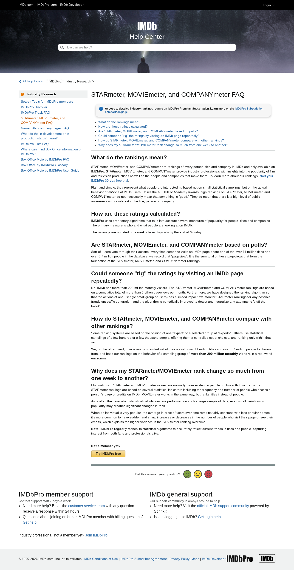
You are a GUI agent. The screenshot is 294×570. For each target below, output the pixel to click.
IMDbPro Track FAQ (35, 112)
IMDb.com (26, 4)
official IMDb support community (223, 506)
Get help (30, 522)
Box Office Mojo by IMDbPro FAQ (45, 159)
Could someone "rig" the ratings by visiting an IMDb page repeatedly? (148, 136)
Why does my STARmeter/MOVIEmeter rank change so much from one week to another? (163, 145)
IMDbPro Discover (34, 107)
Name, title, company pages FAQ (45, 128)
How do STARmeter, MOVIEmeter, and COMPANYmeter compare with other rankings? (161, 140)
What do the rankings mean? (119, 122)
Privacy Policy (179, 559)
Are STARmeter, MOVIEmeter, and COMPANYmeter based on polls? (148, 131)
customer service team (86, 506)
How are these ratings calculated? (123, 126)
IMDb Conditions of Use (100, 559)
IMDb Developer (72, 4)
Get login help (209, 517)
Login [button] (267, 5)
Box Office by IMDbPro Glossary (44, 165)
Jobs (195, 559)
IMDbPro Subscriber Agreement (144, 559)
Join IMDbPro (96, 535)
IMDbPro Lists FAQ (35, 144)
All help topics (32, 81)
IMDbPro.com (47, 4)
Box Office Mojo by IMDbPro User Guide (50, 170)
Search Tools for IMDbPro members (47, 101)
